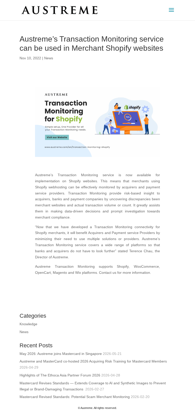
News (48, 58)
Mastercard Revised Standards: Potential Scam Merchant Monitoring (75, 397)
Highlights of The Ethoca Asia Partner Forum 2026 (60, 375)
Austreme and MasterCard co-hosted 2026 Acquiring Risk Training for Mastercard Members (93, 361)
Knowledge (28, 324)
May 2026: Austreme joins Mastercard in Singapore (61, 354)
